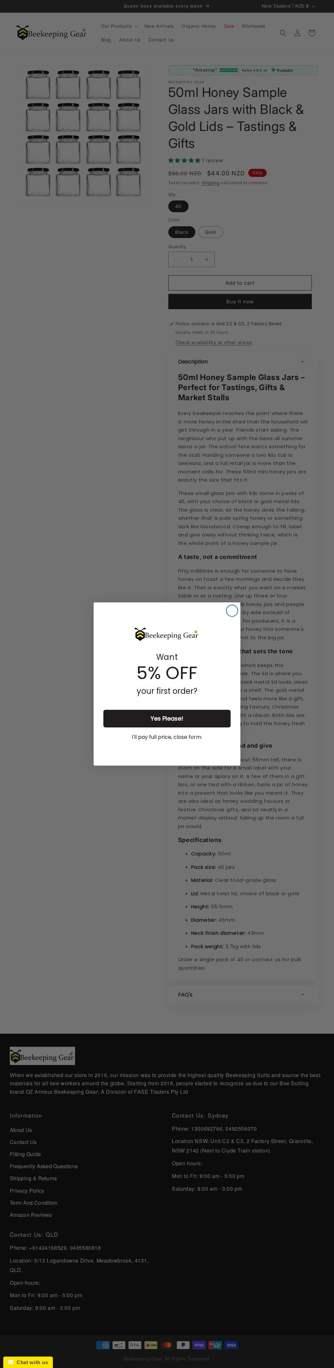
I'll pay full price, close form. (167, 737)
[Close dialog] (232, 610)
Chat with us (30, 1362)
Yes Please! (167, 718)
